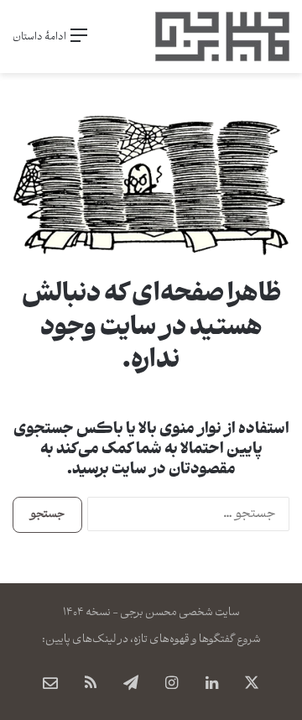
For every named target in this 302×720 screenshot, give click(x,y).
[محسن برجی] (222, 36)
